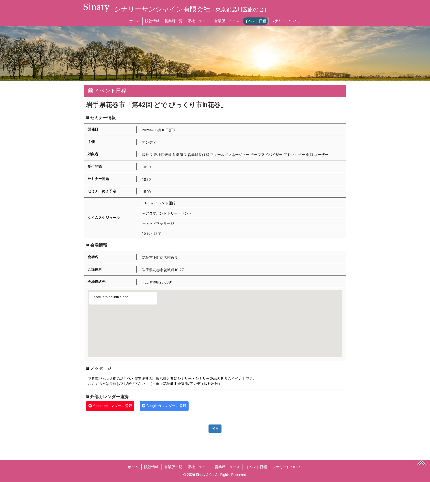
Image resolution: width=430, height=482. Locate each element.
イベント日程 (255, 21)
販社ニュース (198, 21)
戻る (215, 428)
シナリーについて (285, 21)
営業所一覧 (174, 21)
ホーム (134, 21)
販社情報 (152, 21)
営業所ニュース (226, 21)
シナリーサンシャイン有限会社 (191, 9)
